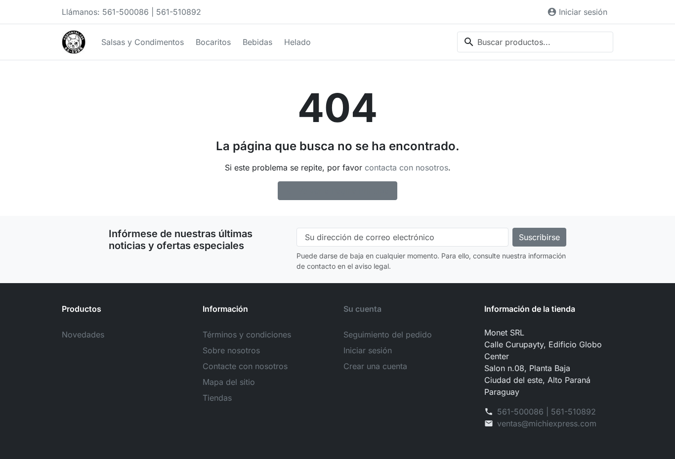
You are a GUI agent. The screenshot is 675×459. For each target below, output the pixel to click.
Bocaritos (213, 42)
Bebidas (257, 42)
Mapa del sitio (229, 382)
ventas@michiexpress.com (546, 423)
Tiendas (217, 398)
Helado (297, 42)
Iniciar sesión (367, 350)
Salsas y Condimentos (142, 42)
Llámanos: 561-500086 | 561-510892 (131, 12)
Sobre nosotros (231, 350)
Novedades (83, 334)
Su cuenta (362, 309)
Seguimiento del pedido (387, 334)
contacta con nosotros (406, 167)
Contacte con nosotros (245, 366)
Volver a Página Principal (338, 191)
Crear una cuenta (375, 366)
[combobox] (535, 42)
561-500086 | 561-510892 (546, 412)
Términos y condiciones (247, 334)
